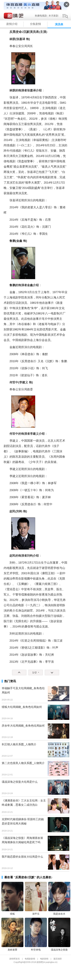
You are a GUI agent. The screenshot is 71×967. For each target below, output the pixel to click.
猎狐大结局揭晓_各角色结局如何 (22, 706)
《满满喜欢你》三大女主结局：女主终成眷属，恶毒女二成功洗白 (24, 802)
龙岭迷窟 (12, 949)
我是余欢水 (59, 913)
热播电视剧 (41, 15)
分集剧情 (35, 23)
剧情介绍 (11, 23)
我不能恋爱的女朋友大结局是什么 (22, 856)
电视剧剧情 (30, 959)
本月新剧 (53, 15)
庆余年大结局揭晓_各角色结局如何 (23, 725)
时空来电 (36, 949)
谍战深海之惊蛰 (59, 949)
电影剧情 (44, 959)
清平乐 (35, 913)
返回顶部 (57, 959)
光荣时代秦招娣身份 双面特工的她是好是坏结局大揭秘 (23, 821)
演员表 (59, 24)
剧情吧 (14, 16)
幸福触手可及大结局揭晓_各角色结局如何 (23, 690)
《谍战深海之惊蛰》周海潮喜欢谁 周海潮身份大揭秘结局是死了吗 (22, 840)
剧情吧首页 (14, 959)
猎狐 (12, 913)
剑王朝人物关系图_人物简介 (19, 744)
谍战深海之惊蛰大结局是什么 (20, 781)
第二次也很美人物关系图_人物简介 (23, 763)
